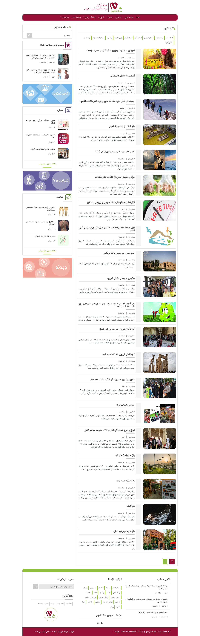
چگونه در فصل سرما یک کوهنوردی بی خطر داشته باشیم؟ (107, 101)
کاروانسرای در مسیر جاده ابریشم (119, 253)
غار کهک (131, 506)
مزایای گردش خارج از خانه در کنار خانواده (115, 177)
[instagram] (102, 623)
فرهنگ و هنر (90, 17)
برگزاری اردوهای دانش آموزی (121, 278)
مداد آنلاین (69, 604)
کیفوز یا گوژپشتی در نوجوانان (45, 236)
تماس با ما (60, 604)
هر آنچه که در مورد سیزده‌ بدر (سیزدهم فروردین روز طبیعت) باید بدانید (107, 305)
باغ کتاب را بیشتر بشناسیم (122, 127)
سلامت (110, 17)
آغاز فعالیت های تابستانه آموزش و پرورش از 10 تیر (111, 202)
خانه (138, 17)
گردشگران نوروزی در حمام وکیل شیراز (117, 329)
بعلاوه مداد (76, 17)
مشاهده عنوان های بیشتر (47, 164)
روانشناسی (129, 17)
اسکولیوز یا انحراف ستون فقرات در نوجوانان (40, 223)
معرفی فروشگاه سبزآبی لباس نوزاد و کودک (40, 122)
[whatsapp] (98, 623)
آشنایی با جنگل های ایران (122, 76)
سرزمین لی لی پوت (125, 405)
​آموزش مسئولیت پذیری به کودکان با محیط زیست (111, 51)
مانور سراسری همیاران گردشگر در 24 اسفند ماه (113, 380)
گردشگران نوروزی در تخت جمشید (118, 354)
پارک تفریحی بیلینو (126, 481)
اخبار (123, 209)
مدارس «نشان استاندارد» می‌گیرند (43, 149)
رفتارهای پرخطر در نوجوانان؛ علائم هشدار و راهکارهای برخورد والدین (40, 56)
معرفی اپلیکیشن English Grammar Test (40, 136)
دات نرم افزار (46, 631)
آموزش (101, 17)
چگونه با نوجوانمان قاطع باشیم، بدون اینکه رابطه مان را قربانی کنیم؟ (40, 71)
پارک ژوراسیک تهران (125, 456)
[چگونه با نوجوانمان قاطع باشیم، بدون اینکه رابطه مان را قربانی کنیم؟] (63, 73)
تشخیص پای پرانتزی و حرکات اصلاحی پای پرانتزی (40, 209)
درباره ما (65, 17)
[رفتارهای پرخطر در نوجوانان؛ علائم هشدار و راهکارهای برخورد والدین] (63, 59)
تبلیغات (53, 604)
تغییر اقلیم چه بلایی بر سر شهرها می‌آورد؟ (115, 152)
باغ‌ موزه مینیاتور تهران (124, 531)
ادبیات (122, 133)
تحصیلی (118, 17)
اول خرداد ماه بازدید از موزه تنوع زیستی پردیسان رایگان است (107, 229)
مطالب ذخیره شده (43, 604)
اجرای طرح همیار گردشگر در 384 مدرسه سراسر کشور (109, 430)
